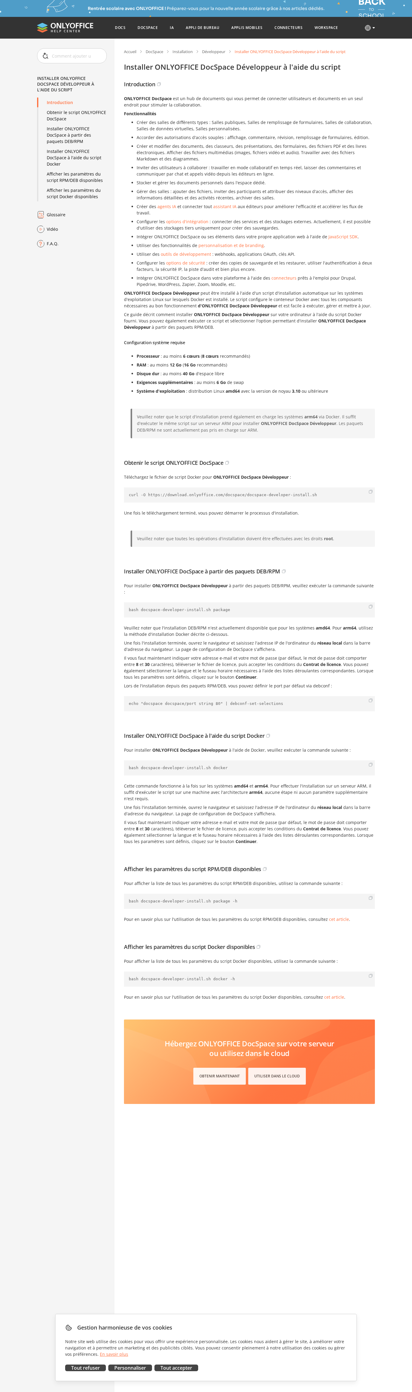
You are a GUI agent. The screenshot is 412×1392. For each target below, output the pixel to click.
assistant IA (224, 206)
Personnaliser (130, 1368)
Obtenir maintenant (219, 1076)
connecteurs (283, 278)
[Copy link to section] (159, 84)
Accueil (130, 51)
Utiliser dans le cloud (277, 1076)
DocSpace (154, 51)
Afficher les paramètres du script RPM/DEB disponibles (75, 177)
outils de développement (186, 254)
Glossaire (56, 214)
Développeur (213, 51)
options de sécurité (185, 263)
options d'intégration (187, 221)
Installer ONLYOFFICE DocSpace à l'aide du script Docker (74, 157)
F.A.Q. (53, 243)
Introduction (60, 102)
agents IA (166, 206)
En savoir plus (114, 1354)
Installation (183, 51)
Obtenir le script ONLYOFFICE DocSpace (76, 115)
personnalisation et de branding (231, 245)
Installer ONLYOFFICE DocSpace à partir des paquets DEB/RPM (69, 135)
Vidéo (52, 229)
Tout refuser (85, 1368)
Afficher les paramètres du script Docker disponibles (74, 193)
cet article (339, 919)
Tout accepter (176, 1368)
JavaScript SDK (343, 236)
